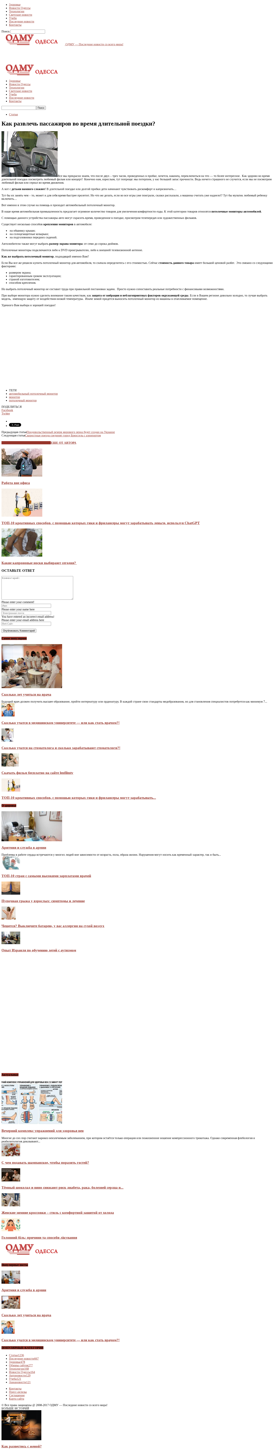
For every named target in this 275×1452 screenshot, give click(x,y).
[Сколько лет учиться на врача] (31, 687)
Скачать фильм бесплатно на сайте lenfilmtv (37, 773)
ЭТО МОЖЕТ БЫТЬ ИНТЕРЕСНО (26, 442)
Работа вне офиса (15, 483)
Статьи (13, 114)
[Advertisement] (69, 54)
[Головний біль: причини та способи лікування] (10, 1230)
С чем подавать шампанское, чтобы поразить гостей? (45, 1163)
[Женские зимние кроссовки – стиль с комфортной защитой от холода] (10, 1205)
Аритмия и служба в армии (23, 847)
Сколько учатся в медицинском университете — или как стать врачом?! (60, 723)
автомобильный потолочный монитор (33, 393)
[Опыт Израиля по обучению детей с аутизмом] (10, 943)
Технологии (16, 11)
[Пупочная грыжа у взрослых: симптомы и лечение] (10, 893)
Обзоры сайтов (21, 1365)
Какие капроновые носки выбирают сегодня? (39, 563)
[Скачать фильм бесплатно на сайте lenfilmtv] (10, 765)
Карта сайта (16, 1398)
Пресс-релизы (18, 1392)
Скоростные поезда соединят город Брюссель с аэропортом (63, 435)
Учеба (13, 18)
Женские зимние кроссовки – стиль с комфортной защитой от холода (57, 1213)
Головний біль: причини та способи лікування (39, 1237)
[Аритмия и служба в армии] (31, 840)
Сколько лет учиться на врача (26, 694)
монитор (14, 397)
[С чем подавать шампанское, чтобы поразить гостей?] (10, 1155)
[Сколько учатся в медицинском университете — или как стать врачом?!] (8, 715)
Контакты (15, 24)
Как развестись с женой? (21, 1446)
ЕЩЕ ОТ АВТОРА (63, 442)
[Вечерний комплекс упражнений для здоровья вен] (31, 1123)
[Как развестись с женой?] (21, 1439)
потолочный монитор (23, 400)
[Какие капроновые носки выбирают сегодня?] (21, 555)
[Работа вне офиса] (21, 475)
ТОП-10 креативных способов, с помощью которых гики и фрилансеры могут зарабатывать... (78, 798)
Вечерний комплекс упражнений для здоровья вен (42, 1131)
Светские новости (20, 14)
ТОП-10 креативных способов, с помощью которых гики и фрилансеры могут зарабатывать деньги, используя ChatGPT (100, 523)
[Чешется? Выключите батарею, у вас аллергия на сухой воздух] (8, 918)
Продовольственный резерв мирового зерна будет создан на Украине (71, 432)
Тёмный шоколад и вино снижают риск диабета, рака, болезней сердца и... (62, 1187)
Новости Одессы (19, 8)
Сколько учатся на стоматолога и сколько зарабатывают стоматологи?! (60, 748)
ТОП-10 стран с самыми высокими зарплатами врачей (46, 876)
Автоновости (19, 1375)
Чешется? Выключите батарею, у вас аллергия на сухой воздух (52, 926)
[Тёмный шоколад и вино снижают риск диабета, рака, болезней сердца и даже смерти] (10, 1180)
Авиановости (20, 1382)
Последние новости (21, 21)
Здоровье (15, 4)
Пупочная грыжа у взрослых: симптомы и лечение (43, 901)
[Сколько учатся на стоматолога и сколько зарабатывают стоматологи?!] (7, 740)
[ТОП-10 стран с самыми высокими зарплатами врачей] (10, 868)
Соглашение (17, 1395)
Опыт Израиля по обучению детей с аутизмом (38, 950)
